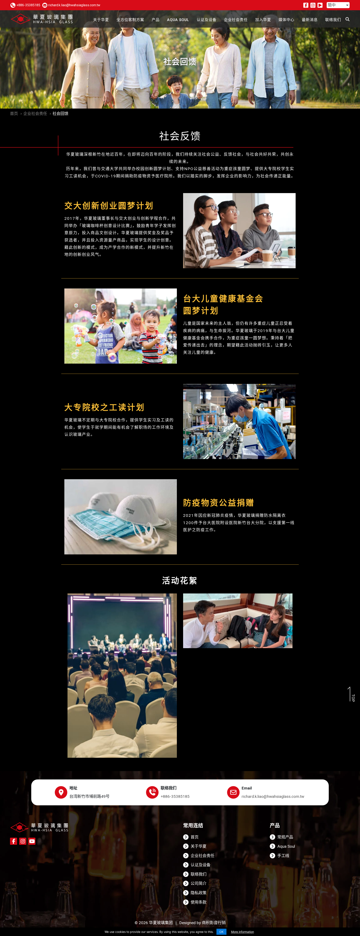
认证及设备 (200, 865)
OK (221, 931)
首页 (14, 113)
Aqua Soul (286, 846)
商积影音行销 (214, 922)
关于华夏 (198, 846)
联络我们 (198, 874)
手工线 (283, 855)
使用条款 (198, 902)
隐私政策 (198, 892)
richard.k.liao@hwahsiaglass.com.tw (273, 796)
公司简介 (198, 883)
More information (242, 931)
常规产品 (285, 837)
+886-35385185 (175, 796)
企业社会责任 (35, 113)
